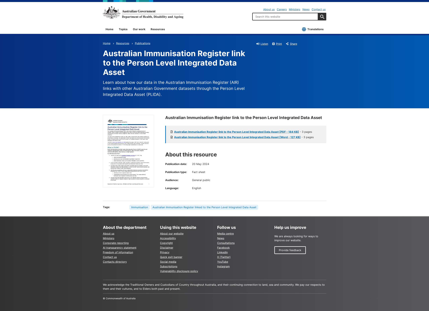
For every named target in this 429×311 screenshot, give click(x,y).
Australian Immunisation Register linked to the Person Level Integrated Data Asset (204, 207)
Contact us (319, 9)
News (306, 9)
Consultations (226, 243)
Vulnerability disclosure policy (179, 271)
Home (109, 29)
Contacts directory (115, 261)
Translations (315, 29)
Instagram (223, 266)
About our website (171, 233)
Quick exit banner (171, 257)
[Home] (143, 12)
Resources (158, 29)
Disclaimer (166, 247)
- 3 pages (243, 131)
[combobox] (285, 16)
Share (293, 43)
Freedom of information (118, 252)
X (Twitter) (224, 257)
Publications (142, 43)
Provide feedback (290, 250)
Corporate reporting (116, 243)
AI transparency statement (119, 247)
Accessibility (168, 238)
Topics (123, 29)
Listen (264, 43)
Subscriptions (168, 266)
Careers (282, 9)
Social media (168, 261)
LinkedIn (222, 252)
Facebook (223, 247)
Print (279, 43)
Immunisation (139, 207)
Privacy (164, 252)
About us (269, 9)
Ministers (294, 9)
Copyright (166, 243)
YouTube (222, 261)
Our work (139, 29)
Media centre (225, 233)
